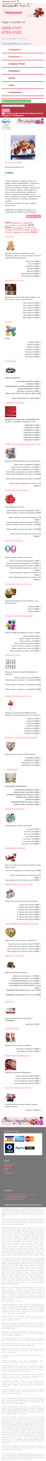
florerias (16, 1454)
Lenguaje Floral (16, 64)
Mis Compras (9, 6)
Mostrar (6, 110)
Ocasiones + (15, 56)
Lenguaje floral (9, 1164)
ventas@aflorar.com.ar (16, 43)
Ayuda (11, 78)
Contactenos (15, 92)
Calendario (14, 71)
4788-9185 (12, 32)
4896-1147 (12, 28)
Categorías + (15, 49)
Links (11, 85)
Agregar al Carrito (34, 216)
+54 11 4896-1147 (12, 1197)
